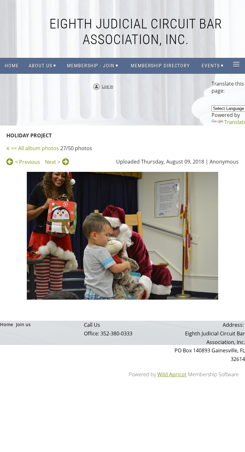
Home (6, 324)
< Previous (27, 161)
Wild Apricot (172, 374)
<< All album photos (35, 148)
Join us (23, 324)
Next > (52, 161)
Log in (107, 86)
